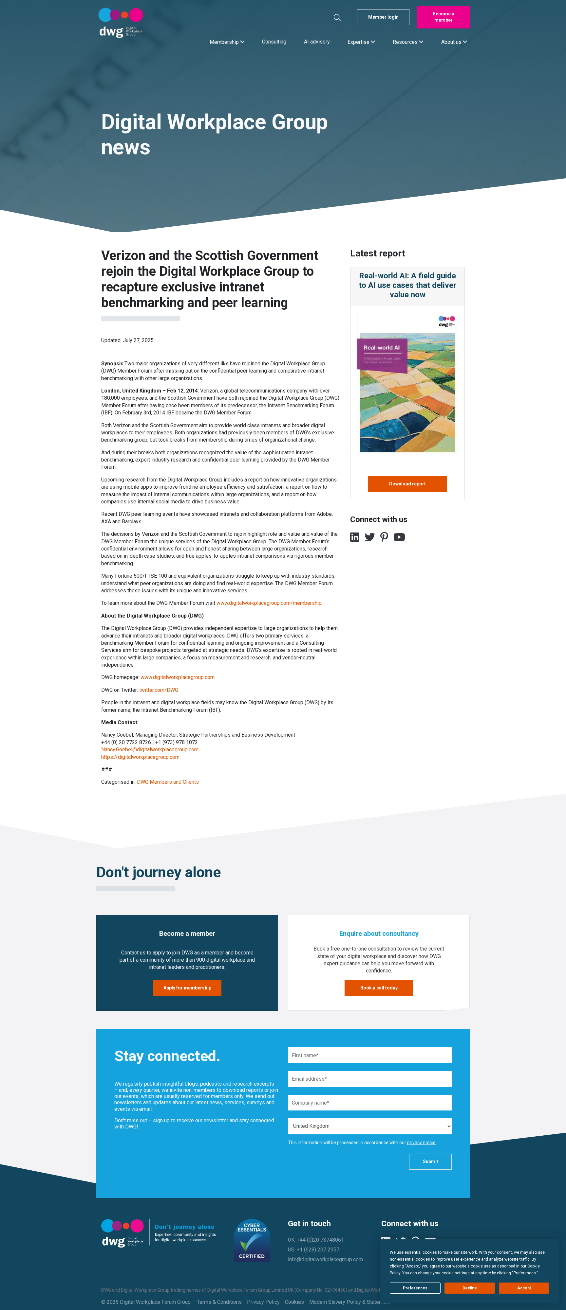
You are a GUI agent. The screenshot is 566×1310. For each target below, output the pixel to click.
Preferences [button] (525, 1273)
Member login (383, 17)
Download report (407, 483)
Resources (406, 42)
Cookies (294, 1302)
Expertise (359, 42)
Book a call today (379, 987)
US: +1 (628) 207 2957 (313, 1250)
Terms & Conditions (219, 1302)
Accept (524, 1288)
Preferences (415, 1288)
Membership (225, 42)
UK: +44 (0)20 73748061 (316, 1240)
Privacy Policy (263, 1302)
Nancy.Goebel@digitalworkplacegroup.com (149, 749)
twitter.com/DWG (158, 690)
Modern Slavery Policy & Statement (349, 1302)
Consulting (274, 42)
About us (452, 42)
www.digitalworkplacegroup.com (178, 677)
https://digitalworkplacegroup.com (140, 757)
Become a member (443, 17)
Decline (469, 1288)
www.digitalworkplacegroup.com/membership (269, 603)
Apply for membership (187, 987)
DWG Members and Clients (168, 782)
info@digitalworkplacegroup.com (325, 1259)
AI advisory (317, 42)
